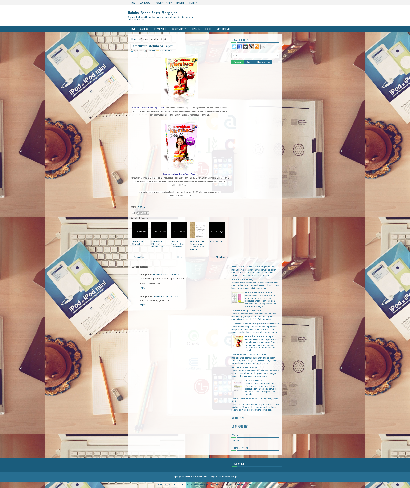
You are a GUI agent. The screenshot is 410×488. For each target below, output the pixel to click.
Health (193, 2)
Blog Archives (263, 62)
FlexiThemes (171, 484)
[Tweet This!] (141, 207)
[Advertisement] (179, 359)
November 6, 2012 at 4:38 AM (166, 274)
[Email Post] (133, 212)
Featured (180, 2)
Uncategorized (223, 28)
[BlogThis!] (141, 213)
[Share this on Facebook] (138, 207)
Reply (142, 288)
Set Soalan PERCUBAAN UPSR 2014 (248, 354)
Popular (237, 62)
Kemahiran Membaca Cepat (152, 46)
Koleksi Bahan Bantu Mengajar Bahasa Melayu (255, 323)
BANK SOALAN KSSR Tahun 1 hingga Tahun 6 (253, 267)
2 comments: (166, 50)
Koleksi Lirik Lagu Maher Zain (246, 310)
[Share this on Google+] (145, 207)
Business (145, 28)
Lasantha (199, 484)
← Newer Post (138, 257)
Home (133, 2)
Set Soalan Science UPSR (244, 367)
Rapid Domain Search (243, 484)
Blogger (234, 476)
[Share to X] (144, 213)
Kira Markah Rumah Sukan (258, 292)
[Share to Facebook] (147, 213)
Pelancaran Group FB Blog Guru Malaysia (177, 244)
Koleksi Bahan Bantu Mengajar (152, 12)
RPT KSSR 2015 (216, 241)
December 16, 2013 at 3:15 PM (166, 296)
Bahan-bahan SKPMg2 (242, 279)
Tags (249, 62)
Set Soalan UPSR (253, 380)
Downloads (146, 2)
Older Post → (222, 257)
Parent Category (164, 2)
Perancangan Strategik (138, 242)
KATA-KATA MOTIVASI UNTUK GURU (157, 244)
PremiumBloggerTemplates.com (218, 484)
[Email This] (138, 213)
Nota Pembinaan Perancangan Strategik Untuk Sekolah (197, 245)
